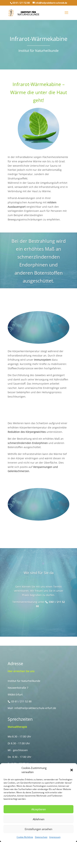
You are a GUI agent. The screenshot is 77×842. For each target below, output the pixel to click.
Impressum (55, 837)
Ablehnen (38, 819)
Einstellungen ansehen (38, 829)
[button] (71, 770)
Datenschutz (41, 837)
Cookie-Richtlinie (25, 837)
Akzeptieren (38, 809)
